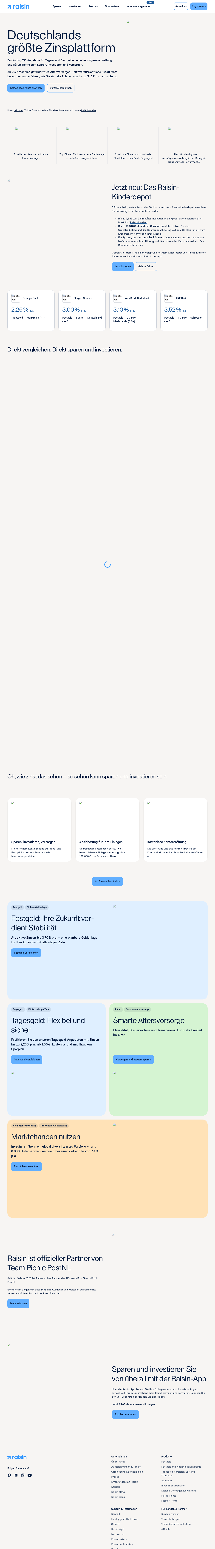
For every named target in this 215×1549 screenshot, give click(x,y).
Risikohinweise (88, 110)
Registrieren (199, 6)
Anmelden (181, 6)
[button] (57, 6)
